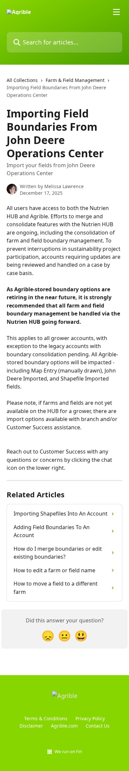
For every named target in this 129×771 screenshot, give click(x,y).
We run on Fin (68, 751)
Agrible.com (64, 726)
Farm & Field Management (75, 80)
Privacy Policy (90, 718)
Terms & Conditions (45, 718)
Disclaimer (31, 726)
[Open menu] (116, 12)
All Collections (22, 80)
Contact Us (97, 726)
